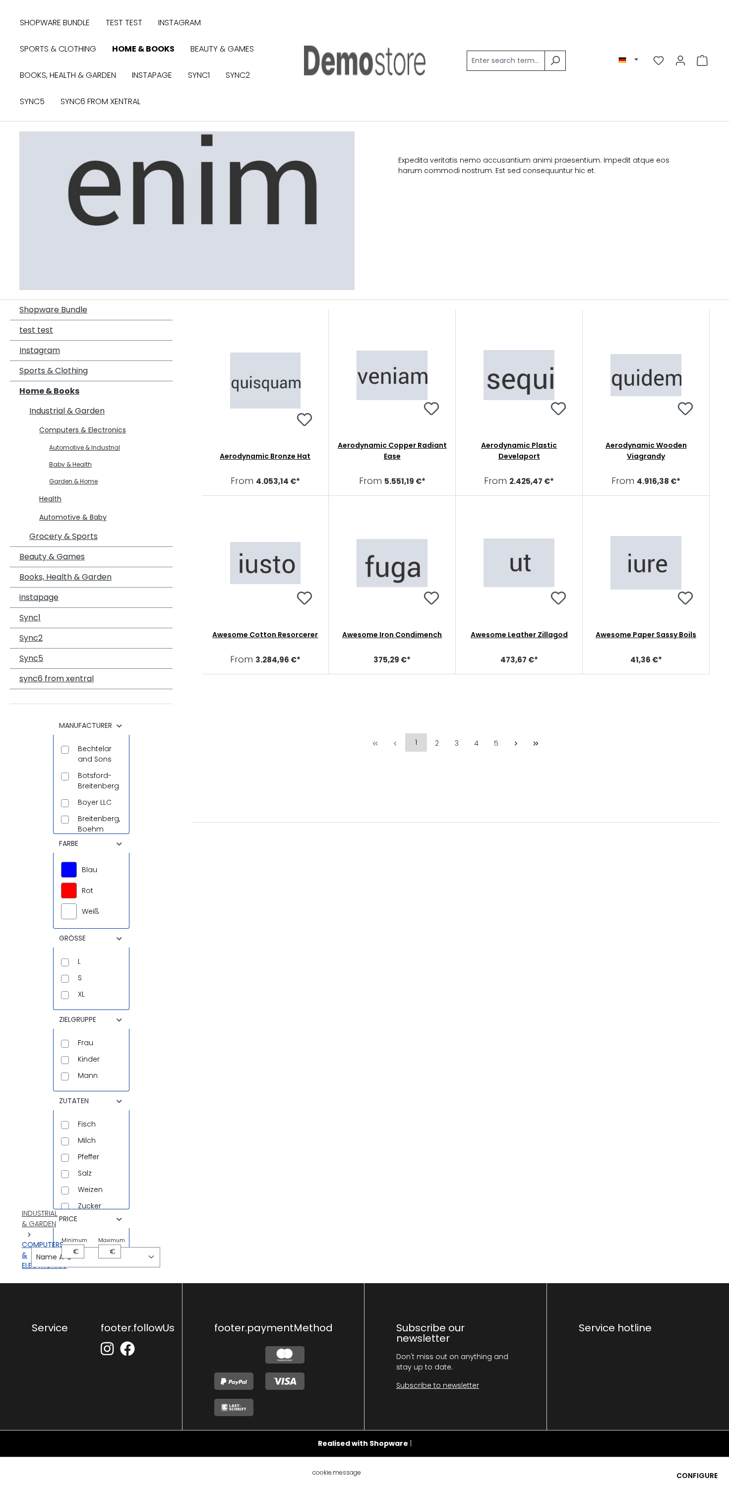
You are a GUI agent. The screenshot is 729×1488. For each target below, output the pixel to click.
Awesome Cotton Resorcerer (265, 635)
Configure (697, 1476)
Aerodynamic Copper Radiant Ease (392, 450)
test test (36, 330)
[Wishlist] (658, 60)
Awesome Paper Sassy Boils (646, 635)
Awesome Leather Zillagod (519, 635)
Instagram (39, 350)
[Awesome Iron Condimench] (392, 563)
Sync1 (30, 617)
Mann (88, 1075)
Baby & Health (70, 464)
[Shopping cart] (702, 60)
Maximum (109, 1246)
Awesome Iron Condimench (392, 635)
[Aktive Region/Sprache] (628, 60)
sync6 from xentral (56, 678)
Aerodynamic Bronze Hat (265, 456)
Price (68, 1219)
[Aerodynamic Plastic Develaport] (519, 375)
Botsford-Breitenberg (98, 781)
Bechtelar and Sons (95, 754)
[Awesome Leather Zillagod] (519, 563)
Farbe (68, 843)
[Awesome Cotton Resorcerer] (265, 563)
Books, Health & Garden (65, 577)
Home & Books (49, 391)
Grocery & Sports (63, 536)
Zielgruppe (77, 1019)
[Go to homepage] (364, 60)
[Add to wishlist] (304, 421)
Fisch (87, 1124)
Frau (85, 1043)
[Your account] (680, 60)
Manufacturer (85, 725)
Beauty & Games (52, 556)
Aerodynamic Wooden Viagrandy (646, 450)
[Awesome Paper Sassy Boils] (646, 563)
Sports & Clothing (53, 370)
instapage (39, 597)
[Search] (555, 61)
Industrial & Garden (67, 411)
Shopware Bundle (53, 309)
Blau (89, 870)
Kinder (89, 1059)
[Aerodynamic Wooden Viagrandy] (646, 375)
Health (50, 499)
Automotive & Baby (73, 517)
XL (81, 994)
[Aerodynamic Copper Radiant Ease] (392, 375)
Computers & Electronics (82, 430)
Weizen (90, 1189)
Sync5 (31, 658)
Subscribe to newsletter (437, 1385)
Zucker (89, 1206)
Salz (85, 1173)
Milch (87, 1140)
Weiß (90, 911)
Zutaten (74, 1101)
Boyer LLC (95, 802)
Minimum (72, 1246)
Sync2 (31, 638)
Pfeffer (88, 1157)
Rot (87, 890)
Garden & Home (73, 481)
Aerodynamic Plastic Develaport (519, 450)
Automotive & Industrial (84, 447)
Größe (72, 938)
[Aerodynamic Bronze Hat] (265, 380)
